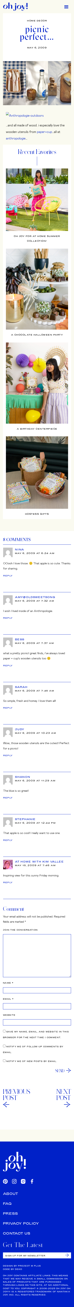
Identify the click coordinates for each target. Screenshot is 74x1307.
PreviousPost (16, 1094)
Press (10, 1213)
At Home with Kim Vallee (39, 861)
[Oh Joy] (15, 7)
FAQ (7, 1203)
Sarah (21, 687)
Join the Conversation (20, 930)
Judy (19, 729)
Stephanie (25, 819)
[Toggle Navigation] (66, 6)
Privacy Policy (21, 1223)
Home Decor (37, 20)
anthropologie (15, 138)
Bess (19, 639)
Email (8, 999)
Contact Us (17, 1233)
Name (8, 983)
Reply (8, 575)
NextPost (63, 1094)
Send (60, 1070)
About (10, 1193)
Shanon (22, 776)
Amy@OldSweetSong (35, 597)
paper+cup (44, 132)
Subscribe (67, 1255)
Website (9, 1015)
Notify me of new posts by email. (31, 1061)
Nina (19, 549)
